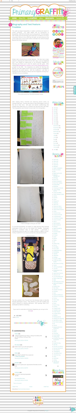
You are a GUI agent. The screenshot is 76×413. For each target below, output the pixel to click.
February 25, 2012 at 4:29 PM (21, 368)
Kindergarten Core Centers (57, 271)
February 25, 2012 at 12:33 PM (21, 358)
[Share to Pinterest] (20, 315)
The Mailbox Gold (57, 353)
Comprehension (57, 216)
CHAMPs (55, 197)
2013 (55, 122)
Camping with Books (58, 188)
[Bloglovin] (53, 32)
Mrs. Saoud (17, 344)
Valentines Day (56, 355)
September (56, 131)
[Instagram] (56, 35)
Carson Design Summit (56, 190)
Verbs (54, 356)
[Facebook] (59, 32)
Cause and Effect (57, 192)
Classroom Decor (57, 206)
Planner (55, 301)
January (55, 147)
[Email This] (16, 315)
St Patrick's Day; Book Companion (58, 339)
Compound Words (57, 214)
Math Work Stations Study (57, 284)
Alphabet (55, 166)
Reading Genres (57, 316)
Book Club (55, 179)
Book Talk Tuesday (57, 183)
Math (54, 280)
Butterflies (55, 186)
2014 (55, 120)
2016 (55, 116)
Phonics (55, 298)
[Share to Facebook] (19, 315)
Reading (55, 315)
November (56, 127)
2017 (55, 114)
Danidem (17, 362)
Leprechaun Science (58, 273)
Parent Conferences (58, 294)
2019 (55, 110)
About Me (55, 163)
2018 (55, 112)
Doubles (55, 233)
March (55, 143)
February (55, 145)
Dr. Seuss (55, 235)
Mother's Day (56, 286)
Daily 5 (55, 221)
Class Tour (55, 204)
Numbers (55, 291)
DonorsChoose (56, 231)
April (54, 141)
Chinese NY (56, 201)
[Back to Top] (72, 409)
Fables (54, 240)
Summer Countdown (58, 346)
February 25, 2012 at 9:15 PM (21, 380)
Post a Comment (17, 383)
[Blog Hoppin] (58, 385)
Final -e (55, 245)
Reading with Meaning (58, 318)
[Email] (56, 32)
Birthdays (55, 177)
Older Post (46, 386)
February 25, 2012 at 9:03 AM (21, 340)
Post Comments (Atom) (23, 389)
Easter (54, 236)
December (56, 125)
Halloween (55, 255)
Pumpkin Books (57, 313)
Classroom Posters (57, 208)
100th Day (55, 159)
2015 (55, 118)
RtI (54, 323)
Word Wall (55, 358)
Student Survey (56, 343)
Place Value (56, 299)
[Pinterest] (53, 35)
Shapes (55, 330)
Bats (54, 171)
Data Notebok (56, 223)
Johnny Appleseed (57, 266)
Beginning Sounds (57, 173)
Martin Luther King (57, 278)
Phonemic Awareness (58, 296)
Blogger (46, 410)
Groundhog (56, 252)
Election (55, 238)
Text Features (56, 349)
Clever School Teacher (58, 209)
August (55, 133)
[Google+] (62, 35)
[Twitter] (59, 35)
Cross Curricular (57, 219)
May (54, 139)
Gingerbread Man (57, 250)
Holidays (55, 257)
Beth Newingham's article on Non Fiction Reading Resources (32, 65)
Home (30, 386)
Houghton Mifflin (57, 258)
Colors (54, 211)
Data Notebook (57, 225)
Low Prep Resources (58, 276)
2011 (55, 149)
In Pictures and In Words (57, 261)
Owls (54, 293)
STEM (54, 341)
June (54, 137)
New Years (55, 288)
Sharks (55, 331)
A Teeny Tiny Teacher (20, 356)
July (54, 135)
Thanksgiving (56, 351)
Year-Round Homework (56, 362)
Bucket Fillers (56, 184)
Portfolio (55, 306)
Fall (54, 242)
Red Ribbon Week (57, 320)
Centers (55, 196)
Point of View (56, 305)
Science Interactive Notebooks (57, 327)
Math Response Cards (58, 281)
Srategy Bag (56, 336)
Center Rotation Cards (58, 194)
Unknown (17, 372)
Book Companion (57, 181)
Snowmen (55, 333)
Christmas (55, 202)
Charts (54, 199)
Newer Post (15, 386)
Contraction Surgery (58, 218)
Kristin (16, 353)
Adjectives (55, 164)
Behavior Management (56, 175)
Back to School (56, 169)
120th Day (55, 161)
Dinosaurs (55, 230)
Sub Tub (55, 344)
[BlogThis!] (17, 315)
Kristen (16, 333)
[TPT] (62, 32)
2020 (55, 108)
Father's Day (56, 243)
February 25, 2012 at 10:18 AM (21, 348)
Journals (55, 268)
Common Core (56, 213)
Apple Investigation (57, 168)
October (55, 129)
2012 (55, 124)
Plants (54, 303)
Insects (55, 265)
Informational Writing (58, 263)
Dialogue (55, 226)
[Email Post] (14, 315)
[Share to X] (18, 315)
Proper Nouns (56, 311)
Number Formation (57, 289)
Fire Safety (55, 247)
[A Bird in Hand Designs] (38, 406)
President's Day (56, 310)
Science (55, 325)
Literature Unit (56, 274)
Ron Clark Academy (58, 322)
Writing (17, 317)
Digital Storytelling (57, 228)
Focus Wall (55, 248)
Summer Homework (58, 348)
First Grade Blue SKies (20, 378)
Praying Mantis (56, 308)
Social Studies (56, 335)
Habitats (55, 253)
